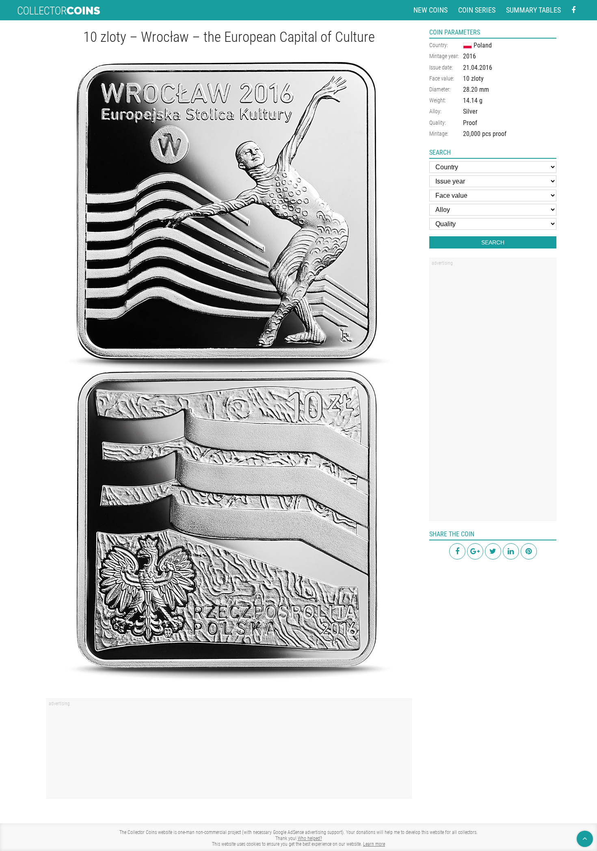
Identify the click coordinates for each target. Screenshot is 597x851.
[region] (229, 751)
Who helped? (310, 838)
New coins (430, 10)
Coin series (476, 10)
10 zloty (473, 78)
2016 (469, 56)
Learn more (374, 844)
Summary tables (533, 10)
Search (492, 242)
